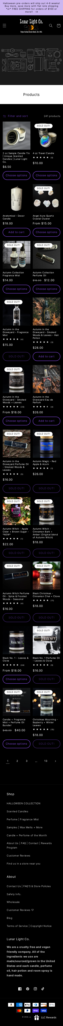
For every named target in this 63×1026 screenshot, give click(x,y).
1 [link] (7, 761)
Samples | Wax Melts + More (25, 827)
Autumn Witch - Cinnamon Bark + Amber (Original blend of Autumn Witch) (45, 533)
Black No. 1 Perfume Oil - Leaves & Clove (46, 659)
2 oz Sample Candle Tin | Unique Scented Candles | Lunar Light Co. (16, 157)
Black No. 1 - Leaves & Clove (16, 659)
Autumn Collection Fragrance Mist (13, 274)
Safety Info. (14, 894)
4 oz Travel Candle (43, 153)
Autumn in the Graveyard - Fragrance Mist (16, 332)
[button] (4, 26)
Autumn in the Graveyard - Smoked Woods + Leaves (14, 399)
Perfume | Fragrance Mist (23, 819)
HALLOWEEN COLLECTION (23, 803)
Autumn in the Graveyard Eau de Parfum (43, 399)
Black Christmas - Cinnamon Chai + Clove (46, 595)
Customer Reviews (18, 855)
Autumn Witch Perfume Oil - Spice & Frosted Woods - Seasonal (16, 596)
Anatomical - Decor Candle (14, 217)
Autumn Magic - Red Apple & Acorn (44, 462)
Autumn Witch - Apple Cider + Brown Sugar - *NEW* (16, 531)
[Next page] (55, 761)
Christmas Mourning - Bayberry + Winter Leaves (45, 722)
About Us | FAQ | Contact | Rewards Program (29, 845)
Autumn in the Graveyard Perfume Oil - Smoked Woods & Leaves (16, 465)
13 (45, 760)
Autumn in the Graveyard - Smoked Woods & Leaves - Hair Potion (46, 333)
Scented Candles (17, 811)
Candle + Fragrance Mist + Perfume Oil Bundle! (14, 722)
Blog (9, 918)
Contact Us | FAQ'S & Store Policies (29, 886)
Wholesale (13, 902)
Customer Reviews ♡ (20, 910)
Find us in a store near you (23, 863)
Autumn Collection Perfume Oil (43, 274)
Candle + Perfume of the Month (27, 835)
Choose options (16, 175)
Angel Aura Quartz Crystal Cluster (43, 217)
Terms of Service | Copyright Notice (29, 926)
